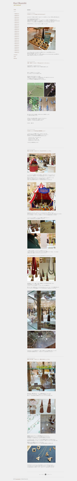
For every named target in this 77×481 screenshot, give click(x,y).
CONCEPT (15, 54)
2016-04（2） (17, 31)
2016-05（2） (17, 29)
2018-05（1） (17, 13)
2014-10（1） (17, 43)
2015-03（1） (17, 38)
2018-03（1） (17, 15)
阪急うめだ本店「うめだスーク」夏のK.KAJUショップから (38, 359)
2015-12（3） (17, 34)
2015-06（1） (17, 36)
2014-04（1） (17, 50)
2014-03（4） (17, 52)
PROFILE (15, 58)
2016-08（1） (17, 27)
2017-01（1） (17, 24)
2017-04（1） (17, 20)
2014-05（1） (17, 48)
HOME (15, 9)
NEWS (15, 11)
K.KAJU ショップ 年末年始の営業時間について (36, 130)
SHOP (15, 56)
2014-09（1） (17, 45)
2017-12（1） (17, 17)
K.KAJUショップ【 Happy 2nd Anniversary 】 (36, 14)
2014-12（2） (17, 41)
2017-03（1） (17, 22)
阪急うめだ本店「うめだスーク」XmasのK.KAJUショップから (39, 150)
